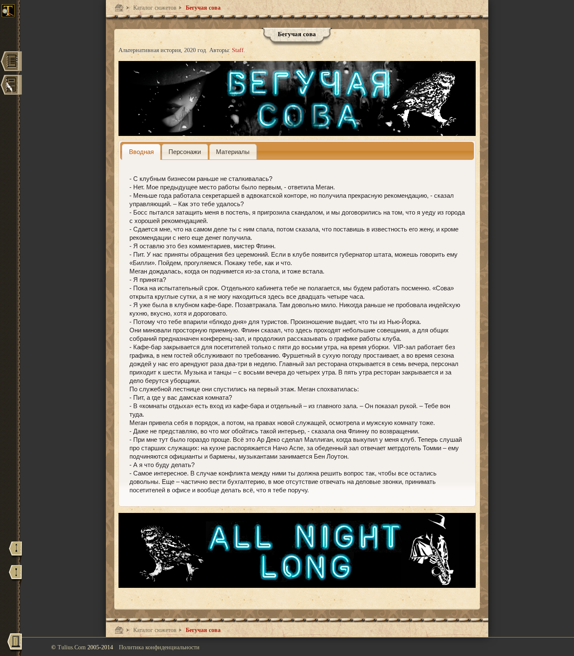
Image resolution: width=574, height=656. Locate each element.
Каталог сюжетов (154, 8)
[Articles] (11, 85)
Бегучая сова (202, 8)
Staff (238, 50)
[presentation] (141, 151)
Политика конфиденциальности (159, 647)
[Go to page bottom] (15, 576)
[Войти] (15, 644)
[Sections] (11, 62)
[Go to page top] (15, 552)
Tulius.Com (72, 647)
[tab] (141, 151)
